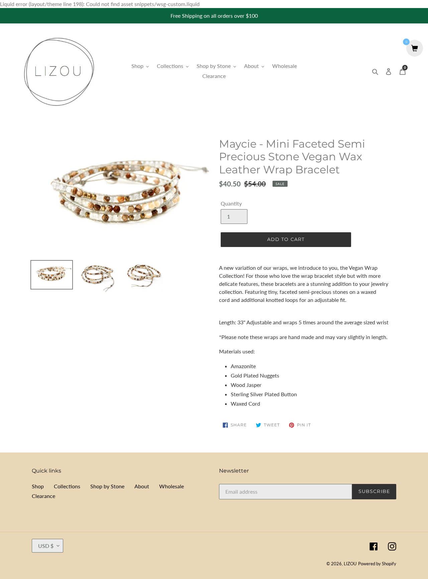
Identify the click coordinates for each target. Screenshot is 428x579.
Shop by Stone (107, 486)
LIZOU (350, 563)
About (141, 486)
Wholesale (171, 486)
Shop (38, 486)
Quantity (231, 203)
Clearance (43, 496)
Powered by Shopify (377, 563)
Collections (67, 486)
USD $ (46, 546)
